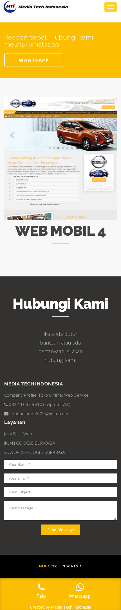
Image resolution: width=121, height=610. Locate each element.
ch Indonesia (60, 566)
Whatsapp (34, 60)
